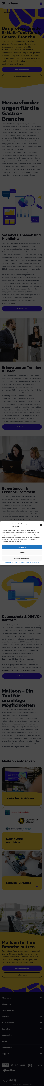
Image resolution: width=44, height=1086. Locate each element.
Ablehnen (22, 552)
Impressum (35, 562)
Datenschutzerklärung (11, 562)
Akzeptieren (22, 547)
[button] (41, 525)
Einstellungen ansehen (22, 558)
